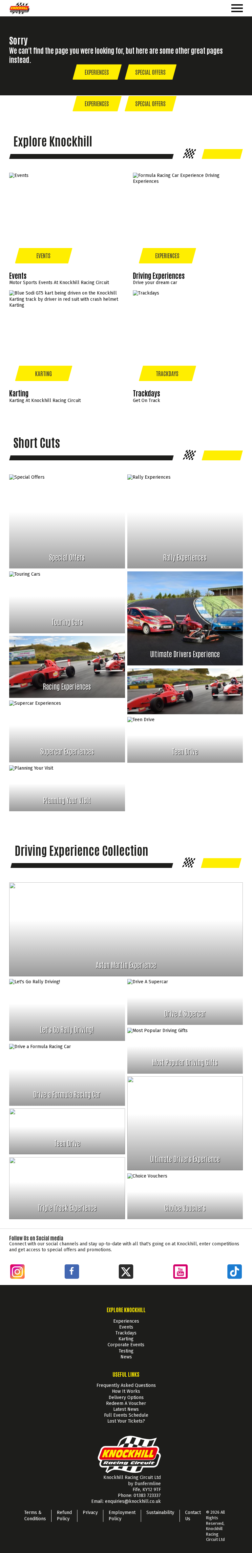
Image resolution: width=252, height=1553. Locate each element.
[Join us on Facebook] (74, 1271)
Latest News (126, 1409)
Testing (126, 1351)
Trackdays (126, 1333)
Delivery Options (126, 1397)
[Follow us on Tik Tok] (234, 1272)
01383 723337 (146, 1495)
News (126, 1357)
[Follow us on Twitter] (126, 1273)
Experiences (126, 1321)
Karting (126, 1339)
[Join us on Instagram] (17, 1273)
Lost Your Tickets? (126, 1421)
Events (126, 1327)
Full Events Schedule (126, 1415)
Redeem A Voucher (126, 1403)
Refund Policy (64, 1515)
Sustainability (160, 1512)
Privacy (90, 1512)
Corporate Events (126, 1345)
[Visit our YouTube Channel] (180, 1273)
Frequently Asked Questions (126, 1385)
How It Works (126, 1391)
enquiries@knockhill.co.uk (132, 1501)
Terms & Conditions (35, 1515)
